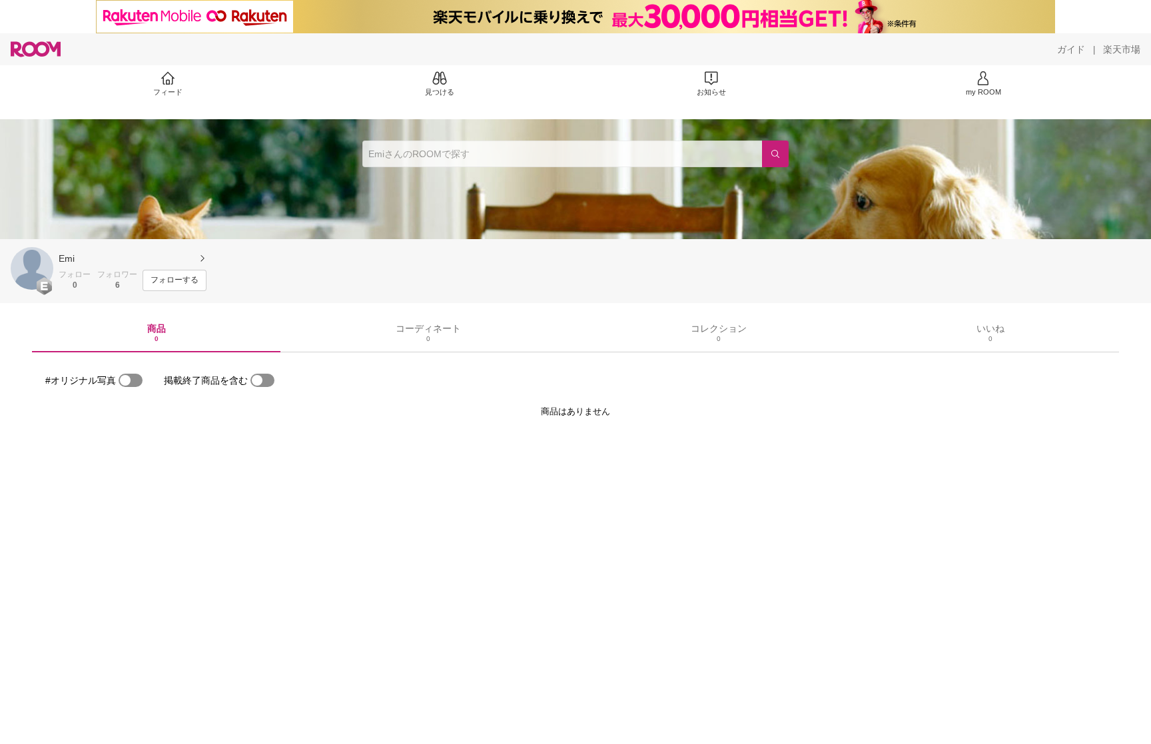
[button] (32, 268)
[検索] (775, 154)
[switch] (131, 380)
